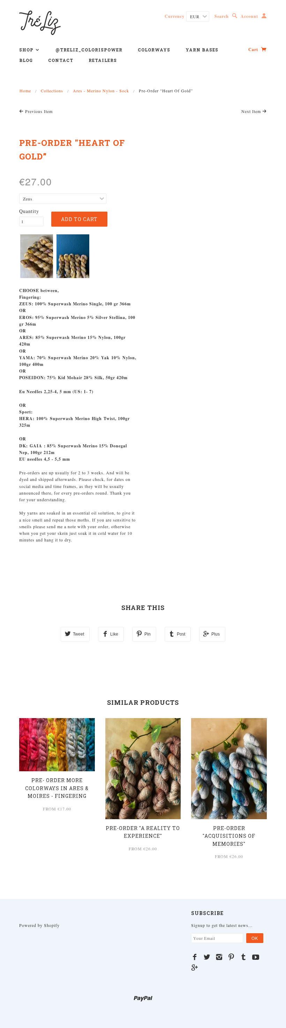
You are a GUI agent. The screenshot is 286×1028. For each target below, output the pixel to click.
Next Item (251, 111)
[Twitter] (207, 956)
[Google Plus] (194, 967)
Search (221, 16)
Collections (52, 90)
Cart (253, 49)
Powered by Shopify (39, 925)
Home (25, 90)
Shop (27, 49)
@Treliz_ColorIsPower (88, 49)
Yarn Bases (202, 49)
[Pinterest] (231, 956)
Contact (60, 60)
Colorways (154, 49)
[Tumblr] (243, 956)
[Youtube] (255, 956)
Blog (26, 60)
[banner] (40, 22)
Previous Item (38, 111)
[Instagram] (219, 956)
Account (249, 16)
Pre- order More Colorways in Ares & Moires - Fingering (57, 788)
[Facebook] (194, 956)
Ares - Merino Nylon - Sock (101, 90)
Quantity (29, 211)
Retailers (103, 60)
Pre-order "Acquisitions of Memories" (229, 836)
